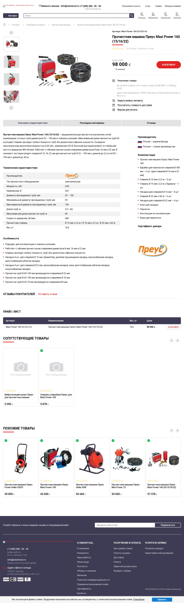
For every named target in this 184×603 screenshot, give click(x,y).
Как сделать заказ (123, 548)
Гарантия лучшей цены (125, 566)
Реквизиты (83, 553)
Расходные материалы (92, 123)
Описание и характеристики (32, 123)
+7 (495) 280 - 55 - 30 (17, 549)
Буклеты (81, 593)
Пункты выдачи (122, 553)
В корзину (168, 64)
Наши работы (84, 557)
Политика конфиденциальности (93, 580)
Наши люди (83, 562)
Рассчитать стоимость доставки (135, 105)
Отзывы (151, 123)
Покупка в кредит (154, 548)
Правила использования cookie (92, 584)
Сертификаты (84, 588)
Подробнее (139, 599)
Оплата (117, 562)
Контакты (82, 566)
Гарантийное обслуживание (159, 553)
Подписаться (168, 525)
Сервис (158, 6)
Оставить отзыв (47, 294)
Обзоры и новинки (173, 6)
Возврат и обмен (122, 571)
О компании (83, 548)
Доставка (119, 557)
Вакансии (82, 575)
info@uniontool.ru (16, 560)
